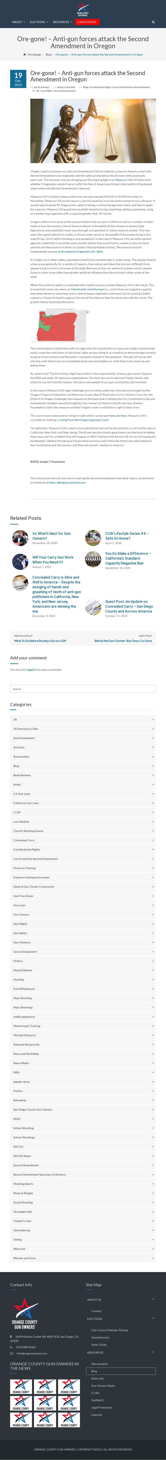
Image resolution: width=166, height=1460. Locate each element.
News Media (21, 1063)
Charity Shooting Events (28, 831)
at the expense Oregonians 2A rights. (80, 251)
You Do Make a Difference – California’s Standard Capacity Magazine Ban (128, 558)
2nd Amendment (23, 738)
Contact (96, 1311)
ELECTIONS (37, 22)
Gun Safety (20, 933)
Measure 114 (124, 179)
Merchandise (99, 1364)
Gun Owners (21, 914)
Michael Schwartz (24, 1035)
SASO (16, 1118)
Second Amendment (65, 90)
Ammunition (21, 756)
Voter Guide (98, 1344)
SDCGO (18, 1146)
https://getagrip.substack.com (67, 482)
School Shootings (24, 1137)
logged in (31, 669)
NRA (16, 1072)
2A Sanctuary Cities (25, 728)
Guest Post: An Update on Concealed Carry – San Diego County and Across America (129, 606)
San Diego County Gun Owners (32, 1109)
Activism (18, 747)
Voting (17, 1239)
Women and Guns (24, 1258)
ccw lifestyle (21, 821)
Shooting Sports (23, 1183)
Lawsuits (96, 1414)
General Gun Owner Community (33, 886)
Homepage (34, 54)
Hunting (18, 979)
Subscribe (97, 1378)
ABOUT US (94, 1299)
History (18, 961)
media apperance (24, 1016)
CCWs (95, 1393)
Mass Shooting (22, 998)
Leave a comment (66, 87)
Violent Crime (22, 1221)
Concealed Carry (24, 840)
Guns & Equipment (25, 951)
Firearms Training (24, 868)
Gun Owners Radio (103, 1385)
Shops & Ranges (23, 1193)
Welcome (19, 1248)
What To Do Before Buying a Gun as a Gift (40, 638)
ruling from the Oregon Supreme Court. (84, 420)
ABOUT (17, 22)
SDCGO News (22, 1156)
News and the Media (26, 1053)
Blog (48, 54)
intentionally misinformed (87, 289)
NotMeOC (97, 1400)
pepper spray (21, 1081)
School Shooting (23, 1128)
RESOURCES (61, 22)
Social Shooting (23, 1202)
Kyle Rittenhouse (24, 988)
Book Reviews (22, 775)
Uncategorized (22, 1211)
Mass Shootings (23, 1007)
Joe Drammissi (41, 87)
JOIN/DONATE (86, 22)
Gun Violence (21, 942)
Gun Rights (46, 90)
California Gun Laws (26, 803)
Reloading (19, 1100)
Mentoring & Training (26, 1026)
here (112, 415)
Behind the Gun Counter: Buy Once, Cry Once (123, 638)
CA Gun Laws (21, 793)
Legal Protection (101, 1407)
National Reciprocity (26, 1044)
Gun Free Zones (23, 896)
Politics (18, 1091)
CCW (16, 812)
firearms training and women (31, 877)
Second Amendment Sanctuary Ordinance (39, 1174)
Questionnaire (100, 1337)
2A (37, 90)
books (17, 784)
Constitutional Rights (100, 87)
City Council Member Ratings (109, 1330)
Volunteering (21, 1230)
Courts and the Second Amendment (131, 87)
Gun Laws (19, 905)
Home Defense (22, 970)
